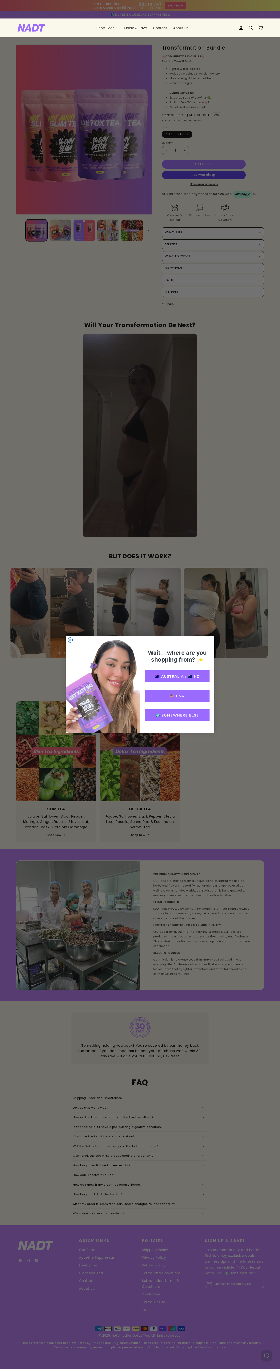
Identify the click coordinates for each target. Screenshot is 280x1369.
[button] (106, 28)
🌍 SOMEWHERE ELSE (177, 715)
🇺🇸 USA (177, 696)
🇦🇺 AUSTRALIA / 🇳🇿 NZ (177, 676)
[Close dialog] (70, 640)
